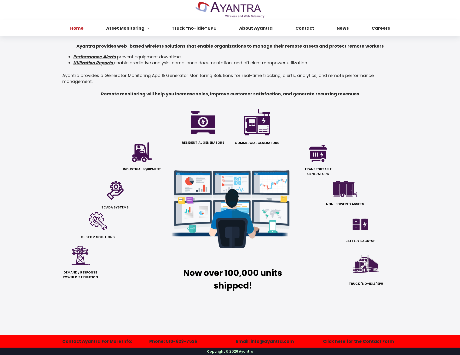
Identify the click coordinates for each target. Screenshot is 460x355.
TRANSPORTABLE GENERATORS (318, 171)
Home (77, 28)
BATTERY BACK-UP (360, 241)
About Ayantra (256, 28)
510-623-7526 (181, 341)
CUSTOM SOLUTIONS (98, 237)
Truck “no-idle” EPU (194, 28)
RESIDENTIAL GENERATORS (203, 142)
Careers (381, 28)
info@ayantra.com (272, 341)
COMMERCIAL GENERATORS (257, 143)
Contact (304, 28)
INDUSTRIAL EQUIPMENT (142, 169)
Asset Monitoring (125, 28)
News (343, 28)
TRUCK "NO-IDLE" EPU (366, 283)
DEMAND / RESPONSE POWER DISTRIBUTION (80, 274)
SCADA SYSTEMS (115, 207)
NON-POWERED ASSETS (345, 204)
